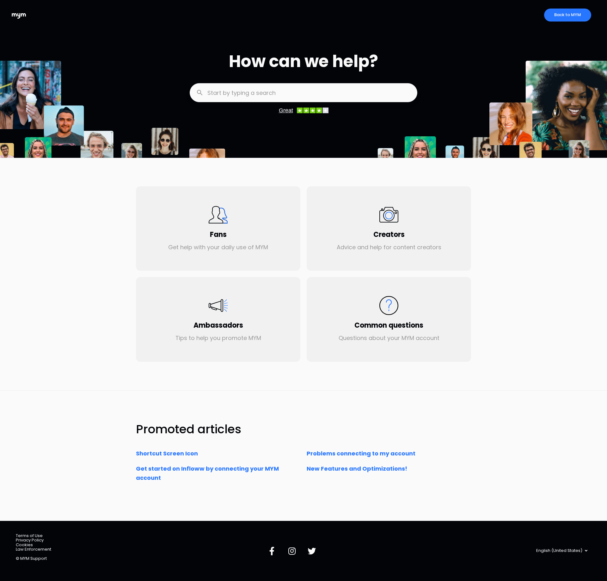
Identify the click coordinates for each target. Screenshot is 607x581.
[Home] (19, 15)
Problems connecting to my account (361, 453)
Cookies (24, 545)
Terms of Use (29, 536)
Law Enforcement (33, 549)
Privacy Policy (30, 540)
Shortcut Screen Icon (167, 453)
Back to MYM (567, 15)
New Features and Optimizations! (357, 469)
